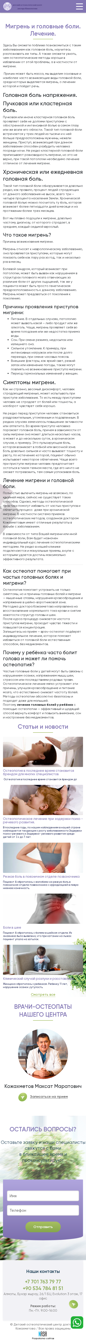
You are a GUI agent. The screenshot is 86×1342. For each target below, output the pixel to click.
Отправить (43, 1227)
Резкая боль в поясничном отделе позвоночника (41, 876)
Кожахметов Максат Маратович (43, 1086)
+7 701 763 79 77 (43, 1282)
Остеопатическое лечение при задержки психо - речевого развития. (43, 820)
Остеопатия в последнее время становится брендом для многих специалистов (38, 772)
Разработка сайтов (43, 1338)
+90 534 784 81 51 (43, 1288)
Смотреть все (43, 995)
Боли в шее (12, 927)
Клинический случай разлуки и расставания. (38, 978)
